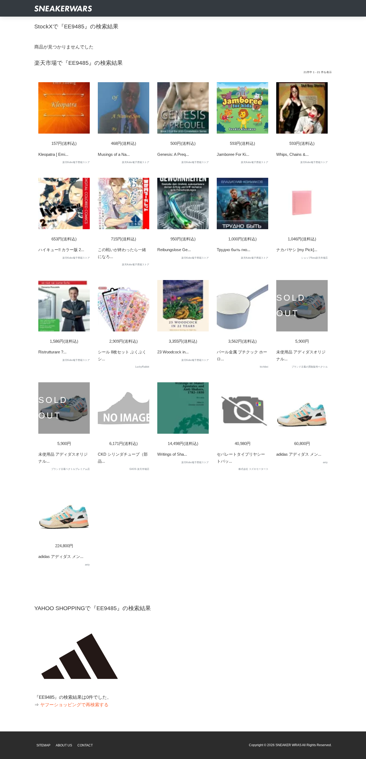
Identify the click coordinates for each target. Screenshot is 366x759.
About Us (64, 745)
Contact (85, 745)
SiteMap (43, 745)
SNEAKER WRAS (288, 745)
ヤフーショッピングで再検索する (74, 704)
